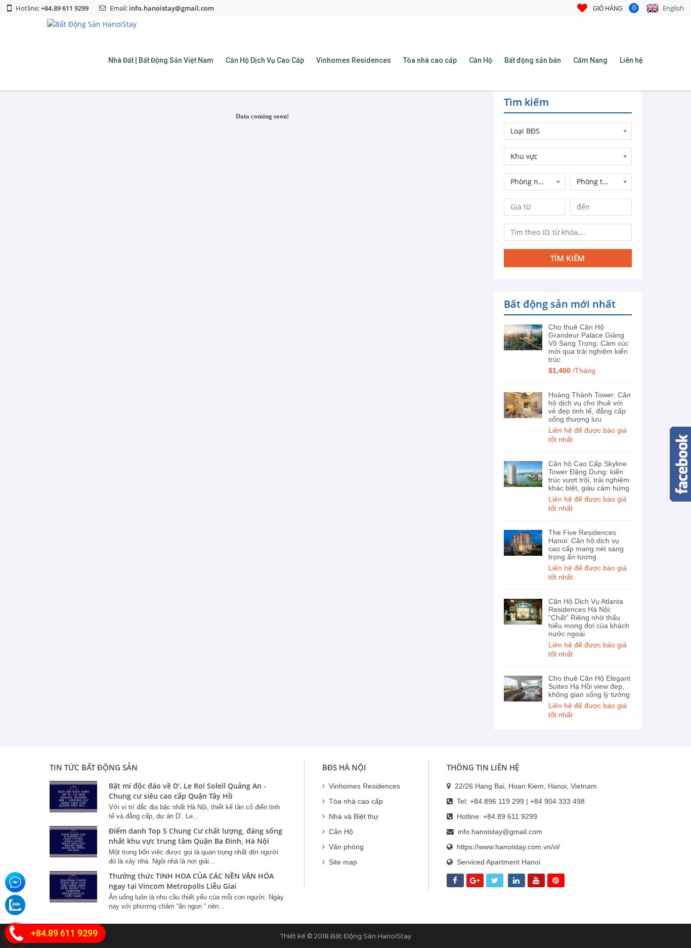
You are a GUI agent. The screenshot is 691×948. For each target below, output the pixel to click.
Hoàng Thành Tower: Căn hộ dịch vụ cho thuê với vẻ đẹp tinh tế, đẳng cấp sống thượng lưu (589, 407)
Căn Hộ (480, 60)
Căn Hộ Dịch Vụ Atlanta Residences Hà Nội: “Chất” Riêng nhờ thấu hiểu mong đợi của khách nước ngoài (588, 617)
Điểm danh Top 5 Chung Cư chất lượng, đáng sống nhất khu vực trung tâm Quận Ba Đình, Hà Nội (195, 836)
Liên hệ (631, 60)
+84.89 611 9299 (510, 816)
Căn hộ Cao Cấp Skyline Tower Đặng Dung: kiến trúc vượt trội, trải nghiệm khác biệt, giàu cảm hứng (588, 476)
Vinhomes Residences (353, 60)
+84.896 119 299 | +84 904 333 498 (527, 801)
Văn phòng (346, 847)
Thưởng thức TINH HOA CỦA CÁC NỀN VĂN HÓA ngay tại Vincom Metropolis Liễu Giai (191, 881)
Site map (343, 862)
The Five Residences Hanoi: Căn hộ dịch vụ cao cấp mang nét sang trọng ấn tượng (586, 544)
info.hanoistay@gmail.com (171, 8)
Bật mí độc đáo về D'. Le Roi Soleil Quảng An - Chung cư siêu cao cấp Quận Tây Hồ (187, 791)
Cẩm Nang (590, 60)
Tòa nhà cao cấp (430, 60)
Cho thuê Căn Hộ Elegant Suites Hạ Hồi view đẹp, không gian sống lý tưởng (589, 686)
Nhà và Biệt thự (353, 816)
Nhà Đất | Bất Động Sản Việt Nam (160, 60)
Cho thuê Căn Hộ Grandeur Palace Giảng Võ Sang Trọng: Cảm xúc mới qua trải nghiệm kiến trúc (588, 343)
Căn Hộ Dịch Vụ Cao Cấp (265, 60)
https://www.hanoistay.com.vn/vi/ (508, 847)
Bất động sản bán (532, 60)
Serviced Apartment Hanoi (498, 862)
